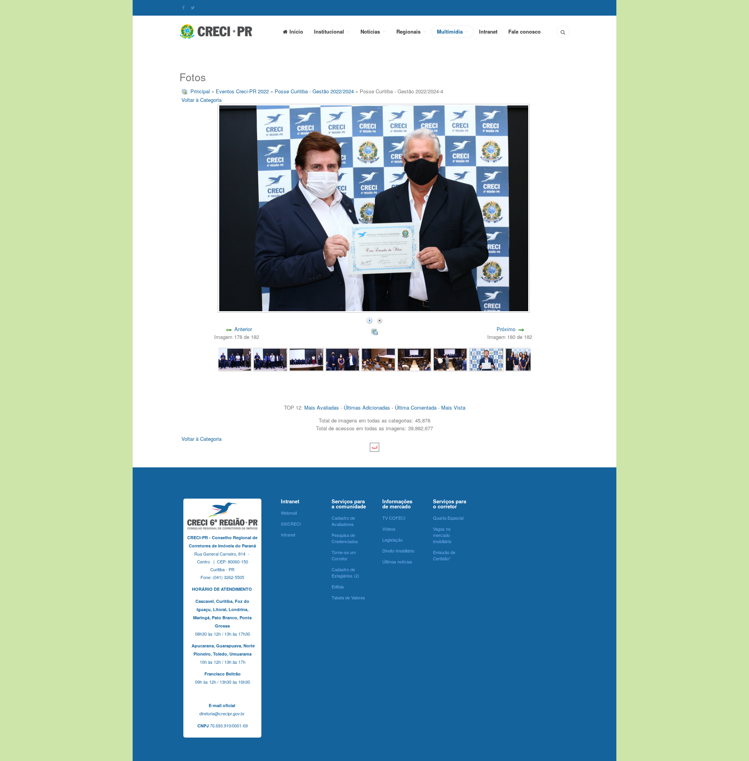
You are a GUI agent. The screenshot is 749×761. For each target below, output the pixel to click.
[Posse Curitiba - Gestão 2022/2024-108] (306, 359)
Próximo (506, 329)
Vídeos (389, 529)
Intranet (488, 31)
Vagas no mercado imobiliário (442, 535)
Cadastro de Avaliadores (343, 521)
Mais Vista (453, 407)
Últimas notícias (397, 561)
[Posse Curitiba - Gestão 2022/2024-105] (414, 359)
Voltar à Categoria (201, 99)
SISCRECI (291, 523)
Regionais (409, 31)
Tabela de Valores (348, 597)
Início (296, 31)
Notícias (371, 31)
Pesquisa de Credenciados (345, 538)
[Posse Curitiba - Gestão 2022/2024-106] (378, 359)
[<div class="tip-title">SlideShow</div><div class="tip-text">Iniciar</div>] (369, 319)
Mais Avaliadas (321, 407)
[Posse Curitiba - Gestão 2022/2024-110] (234, 359)
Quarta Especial (448, 518)
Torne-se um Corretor (344, 555)
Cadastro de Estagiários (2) (345, 572)
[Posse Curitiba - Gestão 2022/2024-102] (522, 359)
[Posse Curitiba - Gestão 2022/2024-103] (486, 359)
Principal (200, 91)
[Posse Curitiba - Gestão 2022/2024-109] (270, 359)
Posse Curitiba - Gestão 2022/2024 (314, 91)
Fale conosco (524, 31)
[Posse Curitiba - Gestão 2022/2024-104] (450, 359)
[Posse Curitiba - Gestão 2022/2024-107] (342, 359)
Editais (338, 586)
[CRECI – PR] (216, 31)
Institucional (330, 31)
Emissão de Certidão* (444, 555)
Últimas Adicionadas (367, 407)
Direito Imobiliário (398, 550)
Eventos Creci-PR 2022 (243, 91)
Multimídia (450, 31)
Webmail (289, 513)
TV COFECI (393, 518)
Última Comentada (416, 407)
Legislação (392, 539)
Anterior (243, 329)
